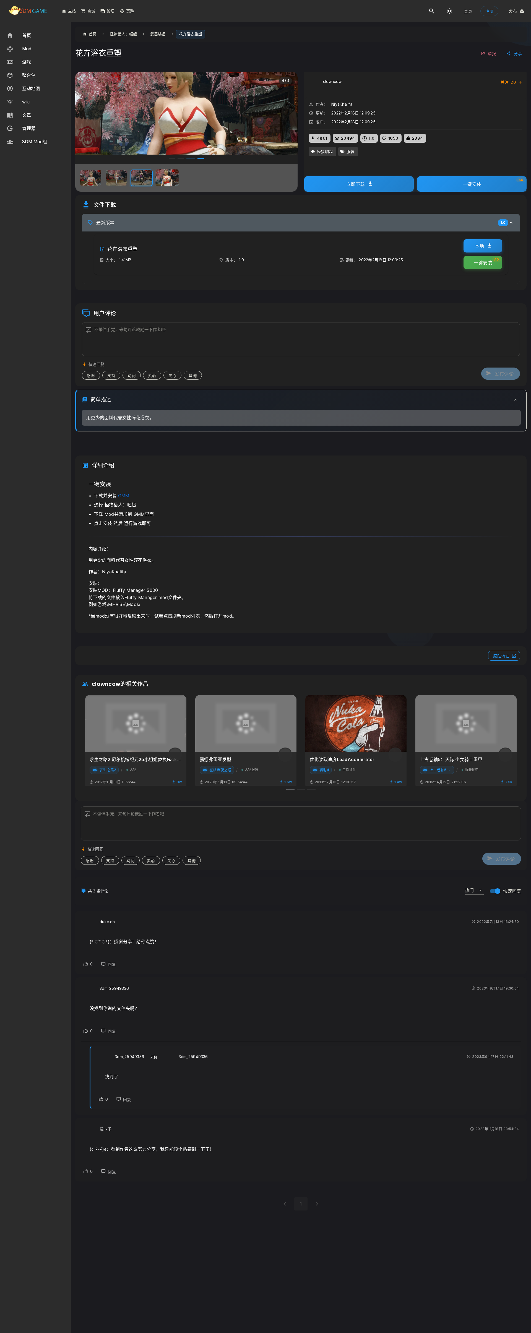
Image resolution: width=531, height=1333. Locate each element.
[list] (35, 88)
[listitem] (35, 35)
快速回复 (512, 891)
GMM (123, 495)
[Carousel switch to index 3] (189, 158)
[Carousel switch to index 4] (199, 158)
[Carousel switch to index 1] (172, 158)
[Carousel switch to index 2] (181, 158)
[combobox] (474, 888)
